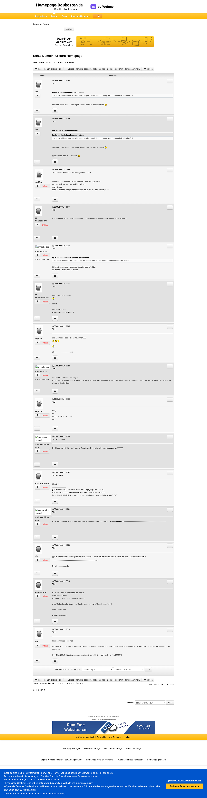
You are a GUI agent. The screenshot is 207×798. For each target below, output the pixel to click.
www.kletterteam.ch (59, 615)
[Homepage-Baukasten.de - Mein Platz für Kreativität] (61, 6)
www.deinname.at (109, 448)
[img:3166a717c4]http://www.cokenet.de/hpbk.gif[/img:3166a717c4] (77, 489)
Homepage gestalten (156, 759)
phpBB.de (112, 719)
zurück (149, 68)
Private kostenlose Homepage (130, 759)
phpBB (98, 716)
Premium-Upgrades (80, 16)
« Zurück (48, 62)
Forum (54, 16)
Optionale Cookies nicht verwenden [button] (184, 781)
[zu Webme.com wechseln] (102, 4)
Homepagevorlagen (71, 748)
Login (97, 16)
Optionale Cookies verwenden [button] (184, 786)
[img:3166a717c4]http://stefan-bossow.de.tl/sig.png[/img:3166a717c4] (78, 492)
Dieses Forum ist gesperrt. (49, 68)
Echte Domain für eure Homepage (57, 56)
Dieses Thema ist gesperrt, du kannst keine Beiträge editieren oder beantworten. (103, 68)
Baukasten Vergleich (135, 748)
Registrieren (41, 16)
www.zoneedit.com (59, 595)
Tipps (64, 16)
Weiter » (72, 62)
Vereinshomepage (92, 748)
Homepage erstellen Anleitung (99, 759)
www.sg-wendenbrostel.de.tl (63, 312)
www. (54, 604)
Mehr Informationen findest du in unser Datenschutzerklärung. (35, 793)
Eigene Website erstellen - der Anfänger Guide (62, 759)
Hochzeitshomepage (113, 748)
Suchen (69, 28)
